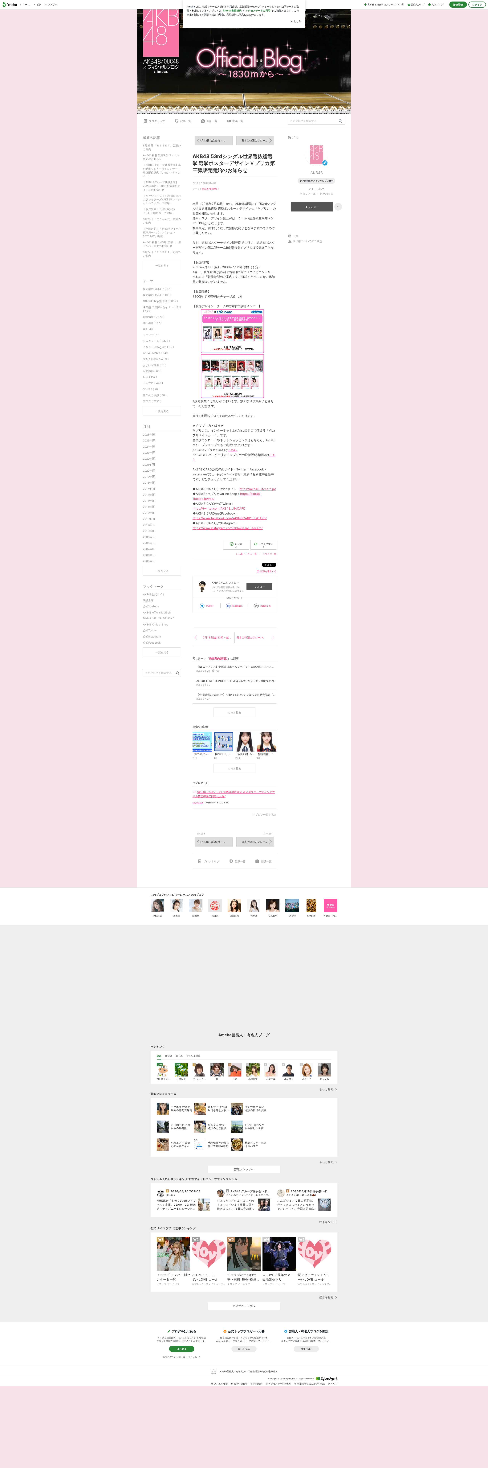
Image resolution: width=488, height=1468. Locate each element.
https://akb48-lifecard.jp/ (258, 489)
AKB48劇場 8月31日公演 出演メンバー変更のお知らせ (162, 244)
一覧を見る (162, 265)
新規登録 (458, 4)
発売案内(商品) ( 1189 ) (157, 295)
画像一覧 (211, 121)
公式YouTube (151, 606)
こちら (232, 450)
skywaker (198, 802)
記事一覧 (185, 121)
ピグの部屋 (326, 193)
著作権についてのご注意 (307, 241)
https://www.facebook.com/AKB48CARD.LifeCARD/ (230, 518)
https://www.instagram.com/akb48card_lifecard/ (228, 528)
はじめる (182, 1348)
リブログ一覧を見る (264, 814)
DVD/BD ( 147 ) (152, 322)
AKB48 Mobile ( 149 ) (156, 353)
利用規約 (257, 1383)
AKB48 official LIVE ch (157, 612)
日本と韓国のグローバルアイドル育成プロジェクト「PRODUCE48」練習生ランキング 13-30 (257, 140)
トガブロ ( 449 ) (153, 383)
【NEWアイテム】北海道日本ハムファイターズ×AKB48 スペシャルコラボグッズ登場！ (162, 199)
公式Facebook (152, 642)
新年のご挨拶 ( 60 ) (155, 395)
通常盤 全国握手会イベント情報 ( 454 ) (162, 309)
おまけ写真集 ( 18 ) (154, 365)
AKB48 (316, 172)
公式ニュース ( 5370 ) (156, 340)
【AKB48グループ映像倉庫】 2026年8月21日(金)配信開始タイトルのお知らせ (161, 186)
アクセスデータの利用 (279, 1383)
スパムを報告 (221, 1383)
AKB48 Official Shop (155, 624)
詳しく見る (244, 1348)
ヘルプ (334, 1383)
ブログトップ (157, 121)
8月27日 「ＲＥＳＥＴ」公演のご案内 (162, 253)
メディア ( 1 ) (151, 335)
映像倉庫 (148, 600)
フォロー (259, 586)
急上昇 (179, 1056)
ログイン (477, 4)
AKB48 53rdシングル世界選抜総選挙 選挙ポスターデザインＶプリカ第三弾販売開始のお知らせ (234, 163)
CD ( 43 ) (148, 328)
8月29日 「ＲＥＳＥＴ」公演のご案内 (162, 147)
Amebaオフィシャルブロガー (318, 180)
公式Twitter (150, 630)
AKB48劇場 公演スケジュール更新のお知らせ (161, 157)
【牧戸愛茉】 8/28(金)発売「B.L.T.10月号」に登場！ (159, 211)
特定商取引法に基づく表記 (311, 1383)
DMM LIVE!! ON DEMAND (158, 618)
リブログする (265, 545)
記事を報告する (268, 571)
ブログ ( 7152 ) (152, 401)
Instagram (265, 605)
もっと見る (234, 712)
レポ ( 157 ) (150, 377)
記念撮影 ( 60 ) (152, 371)
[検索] (340, 121)
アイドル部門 (316, 188)
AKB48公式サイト (154, 594)
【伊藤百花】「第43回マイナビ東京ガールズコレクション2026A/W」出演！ (162, 232)
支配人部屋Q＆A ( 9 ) (156, 359)
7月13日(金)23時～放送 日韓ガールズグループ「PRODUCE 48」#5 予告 (216, 140)
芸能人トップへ (244, 1169)
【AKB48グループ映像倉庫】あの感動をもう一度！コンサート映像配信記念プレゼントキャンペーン (162, 170)
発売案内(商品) (209, 188)
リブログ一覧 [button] (269, 554)
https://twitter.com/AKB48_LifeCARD (219, 508)
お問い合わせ (240, 1383)
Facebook (237, 605)
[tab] (159, 1056)
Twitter (209, 605)
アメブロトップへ (244, 1306)
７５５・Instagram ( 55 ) (158, 347)
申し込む (306, 1348)
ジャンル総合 (193, 1056)
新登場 (168, 1056)
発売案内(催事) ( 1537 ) (157, 289)
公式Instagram (152, 636)
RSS (295, 236)
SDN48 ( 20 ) (151, 389)
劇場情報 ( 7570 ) (153, 316)
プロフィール (308, 193)
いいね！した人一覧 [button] (246, 554)
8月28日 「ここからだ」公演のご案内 (162, 220)
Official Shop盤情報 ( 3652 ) (160, 301)
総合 (159, 1056)
